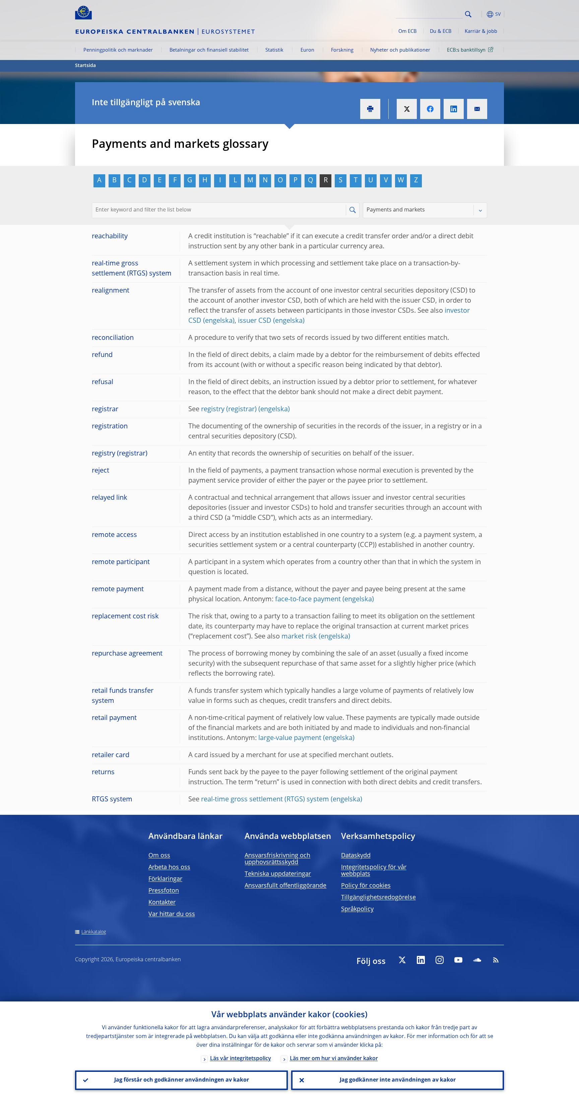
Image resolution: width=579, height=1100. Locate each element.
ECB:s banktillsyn (466, 50)
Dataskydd (356, 856)
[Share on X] (407, 109)
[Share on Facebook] (430, 109)
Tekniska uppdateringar (278, 874)
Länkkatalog (93, 932)
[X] (402, 960)
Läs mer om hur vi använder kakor (334, 1058)
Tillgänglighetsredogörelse (378, 898)
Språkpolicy (357, 909)
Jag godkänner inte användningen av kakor (398, 1080)
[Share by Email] (477, 109)
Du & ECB (440, 31)
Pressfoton (163, 891)
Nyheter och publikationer (400, 50)
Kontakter (162, 903)
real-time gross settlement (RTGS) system (265, 799)
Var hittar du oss (171, 914)
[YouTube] (458, 960)
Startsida (85, 65)
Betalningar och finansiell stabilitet (209, 50)
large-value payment (289, 738)
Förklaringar (165, 879)
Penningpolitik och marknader (118, 50)
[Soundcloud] (477, 960)
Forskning (342, 50)
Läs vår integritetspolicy (240, 1058)
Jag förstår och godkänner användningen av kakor (181, 1080)
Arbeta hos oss (169, 867)
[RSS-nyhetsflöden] (496, 960)
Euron (307, 50)
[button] (480, 14)
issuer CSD (254, 321)
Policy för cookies (366, 886)
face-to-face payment (308, 599)
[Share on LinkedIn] (454, 109)
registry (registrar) (229, 409)
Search (468, 14)
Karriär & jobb (481, 31)
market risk (299, 636)
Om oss (159, 856)
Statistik (274, 50)
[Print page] (370, 109)
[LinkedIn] (421, 960)
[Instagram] (440, 960)
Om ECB (407, 31)
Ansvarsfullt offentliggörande (285, 886)
